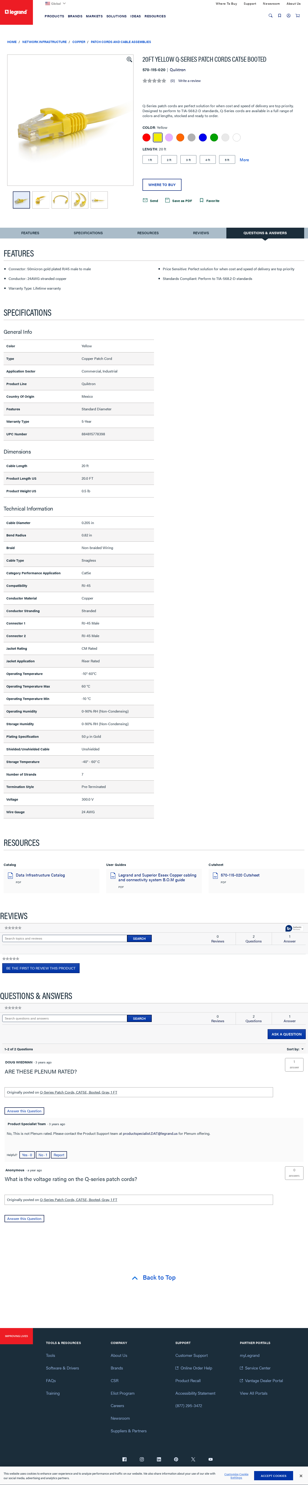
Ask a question (287, 1034)
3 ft (188, 159)
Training (53, 1393)
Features (30, 234)
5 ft (227, 159)
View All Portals (253, 1393)
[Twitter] (193, 1460)
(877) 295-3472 (188, 1405)
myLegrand (250, 1355)
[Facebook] (124, 1460)
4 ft (207, 159)
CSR (114, 1380)
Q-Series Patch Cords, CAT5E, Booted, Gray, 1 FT (78, 1092)
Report (59, 1154)
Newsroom (120, 1418)
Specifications (88, 232)
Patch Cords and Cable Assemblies (121, 41)
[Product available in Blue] (203, 137)
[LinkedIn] (159, 1460)
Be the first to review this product (43, 969)
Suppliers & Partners (129, 1430)
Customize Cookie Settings (236, 1476)
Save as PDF (181, 200)
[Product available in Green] (214, 137)
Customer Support (191, 1355)
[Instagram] (142, 1460)
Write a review (189, 80)
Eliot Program (123, 1393)
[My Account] (288, 15)
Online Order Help (196, 1368)
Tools (50, 1355)
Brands (117, 1368)
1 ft (150, 159)
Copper (78, 41)
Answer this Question (24, 1110)
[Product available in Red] (146, 137)
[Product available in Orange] (180, 137)
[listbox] (70, 120)
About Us (119, 1355)
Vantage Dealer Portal (264, 1380)
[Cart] (297, 15)
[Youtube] (210, 1460)
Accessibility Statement (195, 1393)
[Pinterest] (176, 1460)
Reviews (201, 232)
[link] (13, 928)
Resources (148, 232)
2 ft (169, 159)
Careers (117, 1405)
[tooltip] (294, 928)
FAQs (51, 1380)
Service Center (258, 1368)
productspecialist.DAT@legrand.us (150, 1133)
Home (12, 41)
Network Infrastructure (44, 41)
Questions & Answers (265, 232)
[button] (129, 59)
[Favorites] (279, 15)
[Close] (301, 1476)
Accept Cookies (274, 1476)
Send (153, 200)
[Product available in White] (237, 137)
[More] (244, 159)
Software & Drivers (62, 1368)
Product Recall (188, 1380)
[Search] (270, 15)
